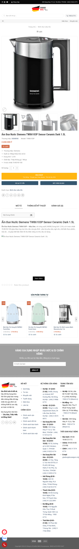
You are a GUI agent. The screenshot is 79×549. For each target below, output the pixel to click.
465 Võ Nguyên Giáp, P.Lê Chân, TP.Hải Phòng (50, 481)
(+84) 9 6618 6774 (49, 487)
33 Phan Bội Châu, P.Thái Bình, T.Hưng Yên (50, 525)
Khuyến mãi (73, 21)
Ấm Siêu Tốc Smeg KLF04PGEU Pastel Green (37, 328)
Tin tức (25, 392)
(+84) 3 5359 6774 (49, 473)
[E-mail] (4, 2)
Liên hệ (25, 405)
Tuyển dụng (27, 399)
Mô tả (19, 206)
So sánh (5, 146)
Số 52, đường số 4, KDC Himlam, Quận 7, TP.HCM (50, 446)
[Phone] (4, 544)
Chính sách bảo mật (30, 433)
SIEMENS (15, 139)
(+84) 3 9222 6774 (72, 2)
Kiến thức (65, 21)
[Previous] (6, 74)
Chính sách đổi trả (29, 421)
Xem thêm (39, 278)
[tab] (19, 205)
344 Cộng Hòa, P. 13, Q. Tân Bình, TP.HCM (49, 429)
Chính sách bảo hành (30, 424)
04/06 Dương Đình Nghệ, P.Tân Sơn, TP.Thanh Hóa (50, 495)
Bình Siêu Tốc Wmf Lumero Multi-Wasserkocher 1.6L (63, 328)
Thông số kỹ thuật (36, 206)
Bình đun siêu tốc (44, 27)
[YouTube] (7, 2)
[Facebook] (2, 2)
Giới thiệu (26, 389)
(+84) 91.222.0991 (49, 501)
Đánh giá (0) (57, 206)
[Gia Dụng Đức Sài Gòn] (39, 9)
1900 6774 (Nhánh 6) (70, 399)
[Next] (73, 74)
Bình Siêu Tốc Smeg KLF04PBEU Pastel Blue (12, 328)
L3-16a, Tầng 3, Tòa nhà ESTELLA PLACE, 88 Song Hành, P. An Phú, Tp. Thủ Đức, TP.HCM (50, 465)
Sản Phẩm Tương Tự (39, 295)
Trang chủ (32, 27)
